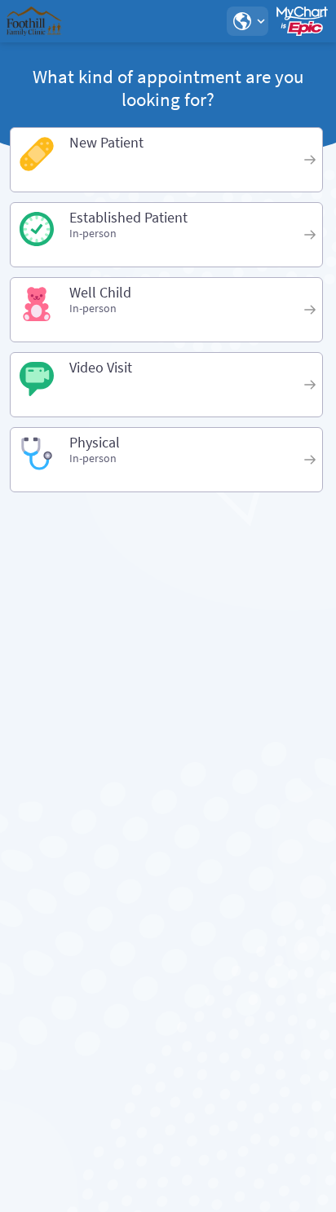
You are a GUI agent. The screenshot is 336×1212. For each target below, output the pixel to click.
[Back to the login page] (56, 21)
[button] (247, 21)
